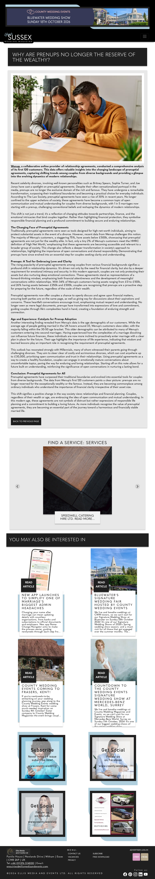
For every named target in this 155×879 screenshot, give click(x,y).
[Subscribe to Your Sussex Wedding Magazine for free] (42, 758)
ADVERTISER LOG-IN (139, 850)
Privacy (72, 860)
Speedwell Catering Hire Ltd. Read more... (77, 517)
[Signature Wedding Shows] (77, 16)
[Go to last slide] (17, 486)
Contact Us (74, 854)
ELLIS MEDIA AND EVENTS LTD (41, 873)
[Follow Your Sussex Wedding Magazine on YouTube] (42, 814)
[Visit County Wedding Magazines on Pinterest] (130, 874)
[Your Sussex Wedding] (18, 38)
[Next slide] (137, 486)
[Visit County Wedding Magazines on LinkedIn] (141, 874)
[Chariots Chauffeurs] (113, 814)
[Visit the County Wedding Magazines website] (144, 857)
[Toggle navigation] (144, 36)
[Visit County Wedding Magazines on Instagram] (136, 874)
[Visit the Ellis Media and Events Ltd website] (18, 852)
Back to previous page (26, 421)
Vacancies (73, 857)
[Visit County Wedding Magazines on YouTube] (146, 874)
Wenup (15, 166)
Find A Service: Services (77, 443)
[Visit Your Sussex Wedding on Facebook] (125, 874)
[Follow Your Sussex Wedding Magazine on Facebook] (113, 758)
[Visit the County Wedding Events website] (137, 857)
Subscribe (98, 854)
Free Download (101, 857)
